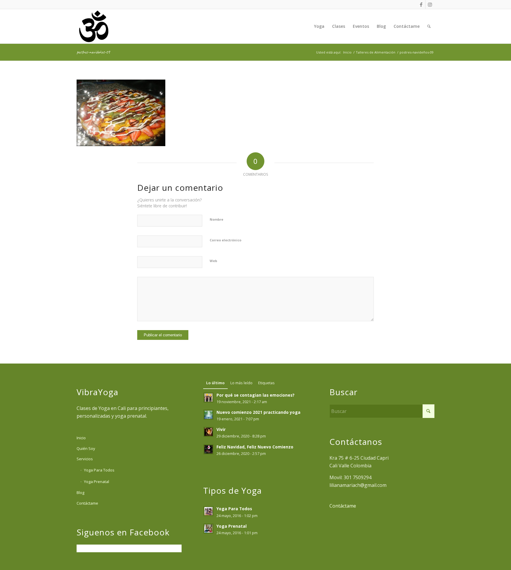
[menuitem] (319, 26)
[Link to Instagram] (430, 4)
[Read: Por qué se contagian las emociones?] (208, 397)
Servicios (85, 458)
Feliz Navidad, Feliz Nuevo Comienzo (254, 447)
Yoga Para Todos (99, 470)
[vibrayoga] (94, 26)
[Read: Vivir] (208, 432)
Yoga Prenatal (96, 481)
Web (213, 261)
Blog (80, 492)
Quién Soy (86, 448)
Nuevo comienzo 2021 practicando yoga (258, 412)
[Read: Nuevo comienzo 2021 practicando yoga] (208, 414)
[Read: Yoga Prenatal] (208, 528)
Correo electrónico (225, 240)
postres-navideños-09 (93, 52)
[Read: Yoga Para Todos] (208, 511)
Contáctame (87, 503)
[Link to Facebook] (421, 4)
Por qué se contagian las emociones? (255, 395)
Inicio (81, 437)
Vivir (221, 429)
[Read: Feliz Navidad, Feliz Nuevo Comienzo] (208, 449)
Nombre (216, 219)
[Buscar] (428, 26)
